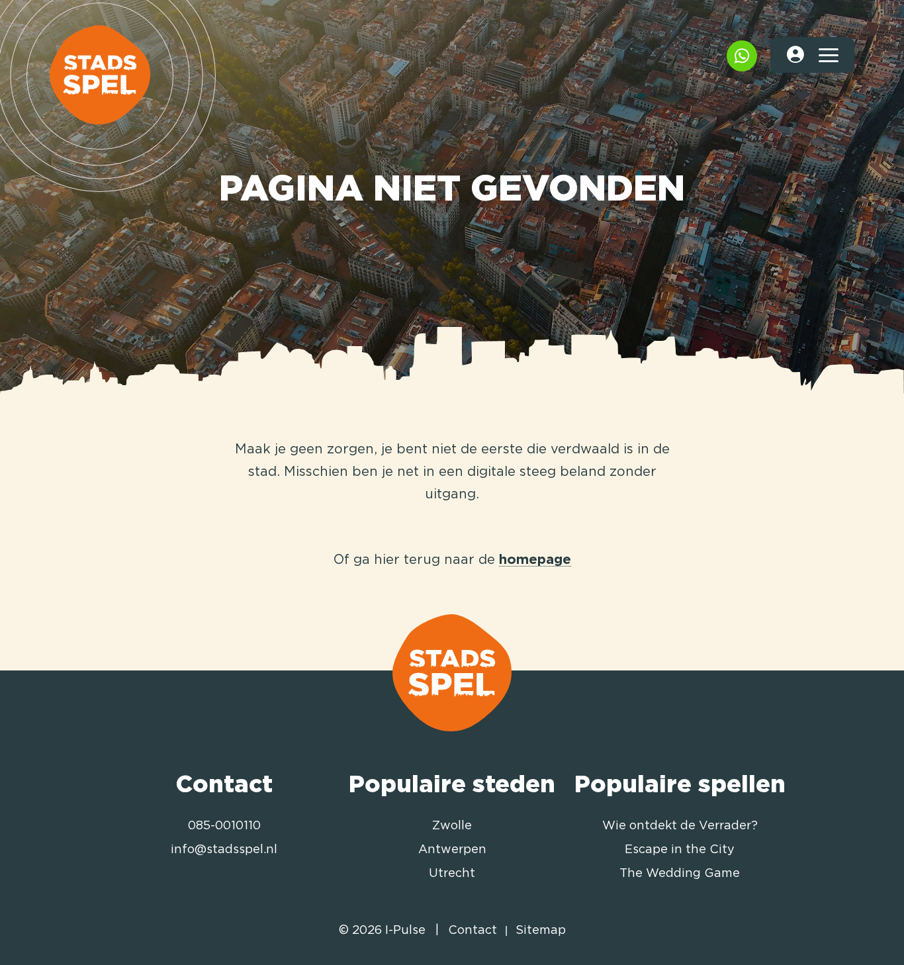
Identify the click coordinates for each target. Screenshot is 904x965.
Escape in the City (680, 850)
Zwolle (452, 826)
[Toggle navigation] (828, 54)
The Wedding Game (679, 873)
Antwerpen (452, 850)
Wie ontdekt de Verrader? (680, 826)
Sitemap (541, 930)
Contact (472, 930)
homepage (535, 560)
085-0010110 (224, 826)
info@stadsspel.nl (224, 850)
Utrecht (452, 873)
